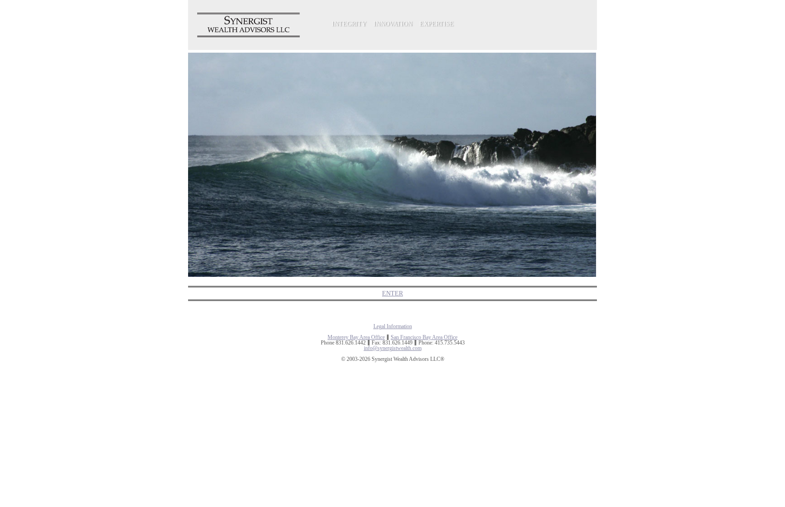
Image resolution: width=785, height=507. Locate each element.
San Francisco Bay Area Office (424, 337)
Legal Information (392, 326)
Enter (392, 293)
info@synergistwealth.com (393, 348)
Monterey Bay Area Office (356, 337)
